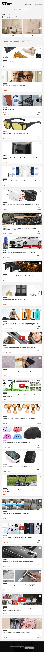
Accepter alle (29, 648)
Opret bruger (38, 4)
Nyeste (11, 41)
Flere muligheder (6, 44)
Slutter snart (16, 41)
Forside (3, 14)
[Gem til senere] (40, 49)
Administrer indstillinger (17, 648)
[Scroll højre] (40, 28)
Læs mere (39, 65)
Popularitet (5, 41)
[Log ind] (34, 4)
